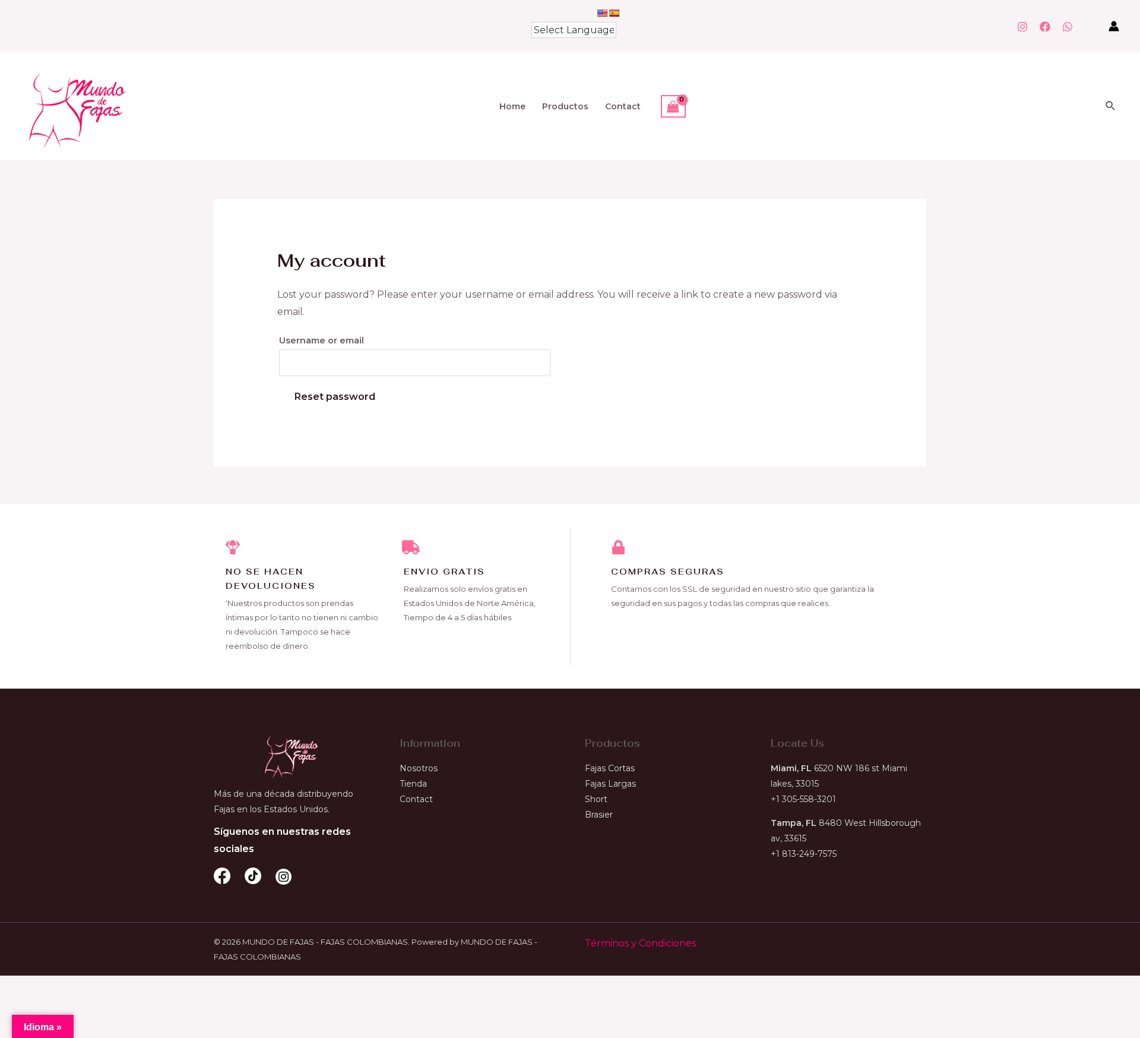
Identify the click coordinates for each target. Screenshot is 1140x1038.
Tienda (413, 783)
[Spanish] (614, 13)
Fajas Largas (610, 783)
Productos (565, 106)
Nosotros (419, 768)
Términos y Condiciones (640, 943)
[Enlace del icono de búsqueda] (1111, 106)
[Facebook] (1045, 26)
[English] (602, 13)
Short (596, 799)
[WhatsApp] (1067, 26)
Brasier (599, 814)
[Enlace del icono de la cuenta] (1114, 26)
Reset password (334, 396)
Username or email (321, 340)
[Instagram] (1022, 26)
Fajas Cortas (610, 768)
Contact (623, 106)
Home (512, 106)
